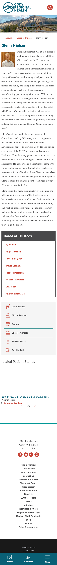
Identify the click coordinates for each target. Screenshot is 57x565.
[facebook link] (20, 454)
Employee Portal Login (28, 512)
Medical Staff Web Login (28, 516)
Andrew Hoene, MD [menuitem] (15, 293)
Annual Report (28, 497)
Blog (28, 519)
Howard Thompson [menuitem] (15, 279)
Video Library (28, 487)
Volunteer (29, 505)
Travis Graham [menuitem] (13, 265)
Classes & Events (29, 483)
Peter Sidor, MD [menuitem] (14, 258)
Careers (29, 501)
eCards (28, 523)
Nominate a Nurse (28, 508)
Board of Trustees (24, 38)
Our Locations (28, 472)
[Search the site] (50, 7)
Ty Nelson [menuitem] (11, 244)
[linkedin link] (26, 454)
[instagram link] (36, 454)
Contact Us (28, 476)
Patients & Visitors (28, 479)
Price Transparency (29, 527)
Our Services (28, 468)
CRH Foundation (28, 490)
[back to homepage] (2, 38)
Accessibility (28, 550)
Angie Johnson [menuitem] (13, 251)
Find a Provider (28, 465)
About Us (9, 38)
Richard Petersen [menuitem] (15, 272)
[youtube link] (31, 454)
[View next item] (35, 406)
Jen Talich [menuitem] (11, 286)
